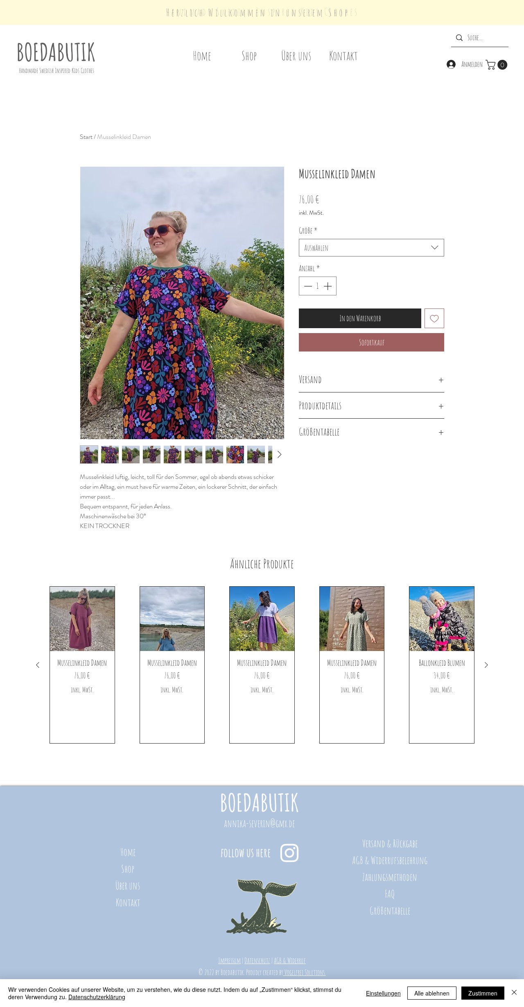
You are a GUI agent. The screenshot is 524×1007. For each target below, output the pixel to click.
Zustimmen (482, 993)
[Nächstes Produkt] (486, 665)
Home (128, 852)
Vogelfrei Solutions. (304, 972)
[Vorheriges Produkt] (38, 665)
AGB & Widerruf (290, 960)
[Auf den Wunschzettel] (434, 318)
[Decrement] (307, 286)
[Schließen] (514, 993)
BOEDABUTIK (55, 51)
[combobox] (371, 247)
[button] (498, 65)
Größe (308, 230)
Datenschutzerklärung (96, 997)
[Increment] (328, 286)
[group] (262, 665)
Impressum (229, 960)
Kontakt (128, 902)
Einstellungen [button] (383, 993)
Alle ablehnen (431, 993)
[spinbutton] (317, 286)
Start (86, 136)
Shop (127, 868)
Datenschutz (257, 960)
